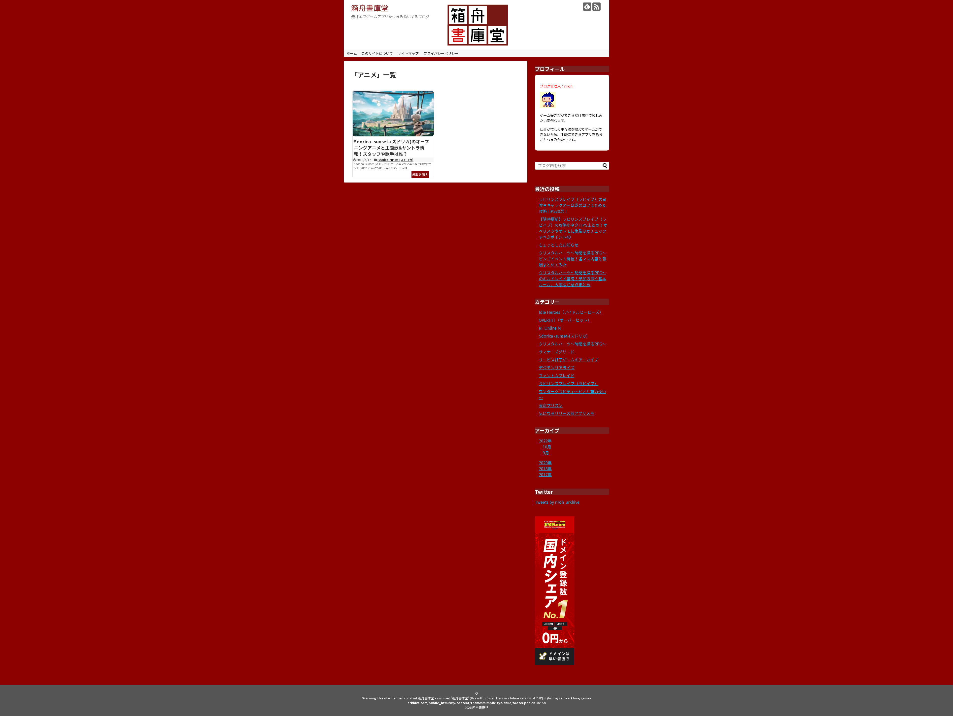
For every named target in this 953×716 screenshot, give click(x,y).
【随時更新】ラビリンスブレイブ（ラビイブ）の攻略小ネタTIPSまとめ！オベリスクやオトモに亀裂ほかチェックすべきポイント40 (573, 228)
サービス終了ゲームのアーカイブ (568, 360)
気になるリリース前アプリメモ (566, 413)
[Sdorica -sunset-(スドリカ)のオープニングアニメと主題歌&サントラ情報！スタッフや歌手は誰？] (393, 113)
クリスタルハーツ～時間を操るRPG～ (572, 344)
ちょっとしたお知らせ (559, 245)
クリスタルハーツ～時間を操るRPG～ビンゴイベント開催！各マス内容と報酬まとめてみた (572, 259)
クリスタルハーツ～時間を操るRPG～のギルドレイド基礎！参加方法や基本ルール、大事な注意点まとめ (572, 278)
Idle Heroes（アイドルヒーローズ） (571, 312)
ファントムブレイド (556, 375)
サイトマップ (408, 53)
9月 (546, 453)
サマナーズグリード (556, 352)
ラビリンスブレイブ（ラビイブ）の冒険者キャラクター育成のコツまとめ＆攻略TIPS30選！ (572, 205)
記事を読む (420, 174)
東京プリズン (551, 405)
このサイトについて (377, 53)
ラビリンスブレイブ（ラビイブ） (568, 383)
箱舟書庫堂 (369, 7)
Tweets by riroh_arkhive (557, 502)
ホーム (351, 53)
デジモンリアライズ (557, 368)
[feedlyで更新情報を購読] (587, 6)
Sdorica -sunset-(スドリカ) (395, 159)
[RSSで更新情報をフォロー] (596, 6)
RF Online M (550, 328)
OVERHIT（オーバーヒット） (565, 320)
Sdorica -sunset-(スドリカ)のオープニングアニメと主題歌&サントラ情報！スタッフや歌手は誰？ (391, 147)
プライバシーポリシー (441, 53)
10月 (547, 447)
